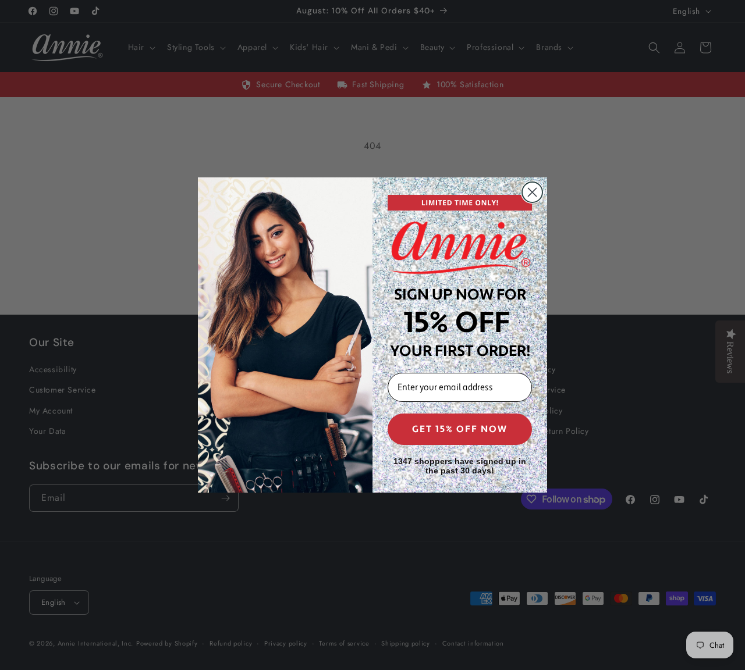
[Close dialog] (532, 192)
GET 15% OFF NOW (460, 429)
